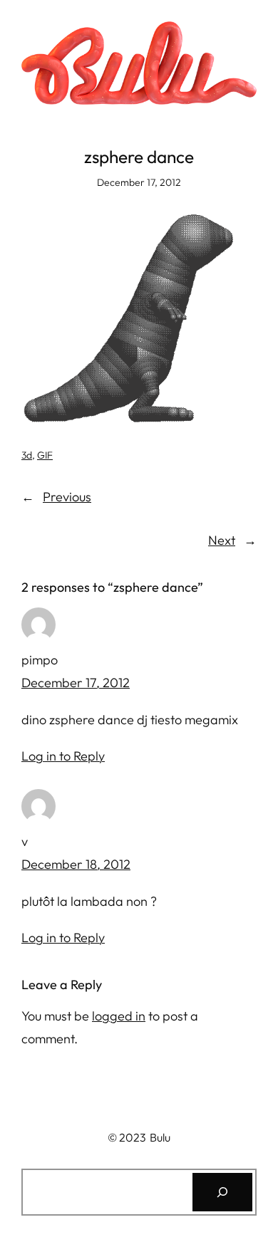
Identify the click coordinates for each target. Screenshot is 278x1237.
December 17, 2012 (75, 682)
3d (26, 455)
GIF (45, 455)
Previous (67, 497)
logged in (118, 1016)
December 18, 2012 (75, 864)
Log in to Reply (63, 756)
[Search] (222, 1192)
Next (221, 540)
